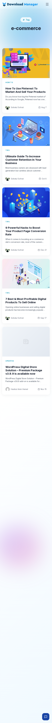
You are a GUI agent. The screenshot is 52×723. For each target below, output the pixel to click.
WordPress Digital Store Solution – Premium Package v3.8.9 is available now (23, 370)
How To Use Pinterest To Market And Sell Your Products (25, 90)
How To (9, 82)
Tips (7, 150)
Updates (9, 361)
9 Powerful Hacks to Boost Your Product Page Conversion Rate (25, 231)
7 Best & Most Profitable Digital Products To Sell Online (25, 300)
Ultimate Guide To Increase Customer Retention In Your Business (23, 160)
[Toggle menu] (47, 4)
